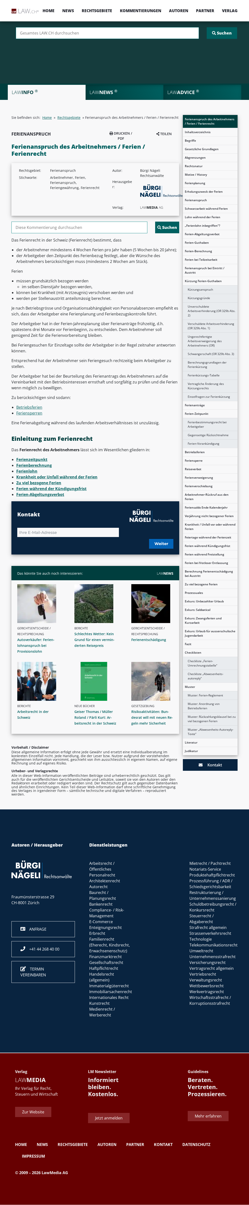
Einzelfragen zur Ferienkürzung (209, 397)
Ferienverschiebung (199, 486)
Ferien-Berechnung (198, 251)
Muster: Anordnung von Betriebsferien (204, 706)
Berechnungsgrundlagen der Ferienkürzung (207, 364)
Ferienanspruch (196, 200)
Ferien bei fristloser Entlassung (206, 563)
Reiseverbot (193, 469)
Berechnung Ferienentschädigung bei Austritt (209, 573)
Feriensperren (29, 413)
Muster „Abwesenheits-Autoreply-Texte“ (210, 732)
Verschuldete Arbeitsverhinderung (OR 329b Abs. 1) (211, 326)
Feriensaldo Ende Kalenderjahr (206, 507)
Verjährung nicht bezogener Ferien (209, 516)
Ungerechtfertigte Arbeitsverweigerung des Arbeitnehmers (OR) (205, 341)
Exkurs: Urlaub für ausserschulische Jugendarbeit (210, 633)
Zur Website (33, 1112)
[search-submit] (222, 33)
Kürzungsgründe (199, 298)
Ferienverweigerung (199, 478)
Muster (190, 687)
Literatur (191, 742)
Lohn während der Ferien (202, 217)
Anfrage (35, 929)
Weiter (161, 543)
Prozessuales (194, 593)
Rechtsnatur (194, 166)
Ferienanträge (195, 405)
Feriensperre (194, 461)
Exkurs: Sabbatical (197, 610)
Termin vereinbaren (33, 972)
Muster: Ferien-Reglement (205, 695)
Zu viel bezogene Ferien (201, 584)
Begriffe (190, 141)
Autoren (178, 10)
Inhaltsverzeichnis (198, 132)
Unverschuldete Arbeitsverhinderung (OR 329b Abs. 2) (211, 310)
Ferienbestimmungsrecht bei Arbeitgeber (207, 424)
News (68, 10)
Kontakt (212, 765)
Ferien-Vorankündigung (203, 444)
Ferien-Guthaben (197, 243)
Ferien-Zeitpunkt (196, 414)
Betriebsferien (195, 452)
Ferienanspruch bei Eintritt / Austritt (204, 270)
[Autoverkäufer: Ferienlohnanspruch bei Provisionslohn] (40, 603)
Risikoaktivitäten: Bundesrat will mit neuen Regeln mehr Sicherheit (152, 717)
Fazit (188, 644)
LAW (165, 573)
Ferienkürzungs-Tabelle (204, 375)
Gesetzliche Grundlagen (202, 149)
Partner (205, 10)
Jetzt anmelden (109, 1118)
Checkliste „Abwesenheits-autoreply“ (205, 676)
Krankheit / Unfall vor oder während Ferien (210, 526)
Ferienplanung (195, 183)
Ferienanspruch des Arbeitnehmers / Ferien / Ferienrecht (209, 121)
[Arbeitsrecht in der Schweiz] (40, 681)
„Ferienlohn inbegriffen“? (202, 226)
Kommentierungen (140, 10)
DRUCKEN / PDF (122, 136)
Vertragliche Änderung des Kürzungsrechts (206, 386)
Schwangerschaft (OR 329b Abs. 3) (211, 354)
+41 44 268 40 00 (42, 949)
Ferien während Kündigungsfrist (207, 546)
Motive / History (196, 175)
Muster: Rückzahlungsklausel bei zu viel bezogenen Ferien (212, 719)
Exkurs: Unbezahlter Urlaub (204, 601)
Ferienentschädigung (148, 639)
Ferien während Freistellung (204, 554)
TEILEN (165, 133)
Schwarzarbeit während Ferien (206, 209)
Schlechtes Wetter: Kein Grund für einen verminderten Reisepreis (94, 640)
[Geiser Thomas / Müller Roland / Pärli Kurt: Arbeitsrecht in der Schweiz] (97, 681)
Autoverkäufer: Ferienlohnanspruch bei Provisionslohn (35, 645)
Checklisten (193, 652)
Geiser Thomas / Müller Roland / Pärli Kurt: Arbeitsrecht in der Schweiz (95, 717)
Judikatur (191, 751)
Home (48, 10)
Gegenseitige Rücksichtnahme (208, 435)
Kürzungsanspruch (200, 289)
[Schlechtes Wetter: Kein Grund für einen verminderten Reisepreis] (97, 603)
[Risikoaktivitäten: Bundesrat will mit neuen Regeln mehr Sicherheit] (154, 681)
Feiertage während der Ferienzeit (208, 537)
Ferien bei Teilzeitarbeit (201, 260)
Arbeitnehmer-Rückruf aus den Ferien (207, 497)
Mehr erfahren (208, 1116)
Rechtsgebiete (97, 10)
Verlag (230, 10)
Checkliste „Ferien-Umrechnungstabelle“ (202, 663)
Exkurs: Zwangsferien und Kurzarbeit (203, 620)
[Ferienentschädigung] (154, 603)
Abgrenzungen (195, 158)
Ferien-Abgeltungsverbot (202, 234)
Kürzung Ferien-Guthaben (203, 281)
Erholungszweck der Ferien (204, 192)
